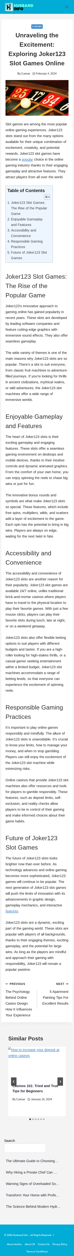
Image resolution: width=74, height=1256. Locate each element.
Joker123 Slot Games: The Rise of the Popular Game (29, 208)
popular (27, 159)
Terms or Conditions (37, 1251)
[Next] (60, 1081)
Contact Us (44, 1244)
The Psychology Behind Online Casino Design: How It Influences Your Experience (19, 999)
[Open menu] (67, 7)
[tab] (30, 1119)
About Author (14, 1244)
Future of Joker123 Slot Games (29, 255)
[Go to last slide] (14, 1081)
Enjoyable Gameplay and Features (27, 222)
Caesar (25, 73)
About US (30, 1244)
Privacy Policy (59, 1244)
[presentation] (37, 1063)
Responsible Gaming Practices (27, 244)
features (12, 911)
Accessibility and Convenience (23, 233)
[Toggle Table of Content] (45, 197)
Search (9, 1141)
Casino (37, 26)
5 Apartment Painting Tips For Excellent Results (55, 993)
